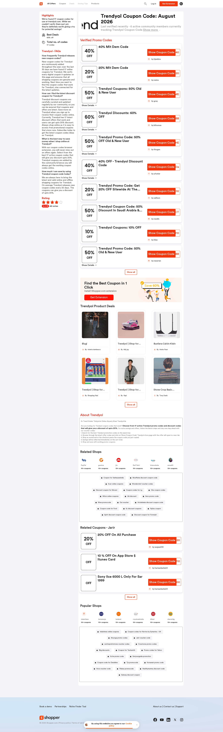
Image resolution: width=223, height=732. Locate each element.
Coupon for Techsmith (126, 650)
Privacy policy (65, 723)
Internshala (154, 465)
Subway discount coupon (130, 675)
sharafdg (171, 619)
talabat (118, 619)
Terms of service (79, 723)
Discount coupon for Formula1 (145, 515)
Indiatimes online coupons (109, 632)
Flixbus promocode (126, 669)
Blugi (84, 344)
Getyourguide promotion (142, 656)
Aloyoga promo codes (119, 638)
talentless (85, 619)
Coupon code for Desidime (107, 662)
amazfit (170, 465)
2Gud (152, 619)
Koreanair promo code (155, 662)
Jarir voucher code (143, 638)
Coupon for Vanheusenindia (114, 478)
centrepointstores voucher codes (116, 644)
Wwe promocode (104, 502)
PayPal (83, 465)
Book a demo (45, 706)
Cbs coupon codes (158, 490)
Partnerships (60, 706)
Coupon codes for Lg (134, 490)
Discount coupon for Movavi (106, 490)
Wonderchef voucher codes (142, 484)
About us (157, 706)
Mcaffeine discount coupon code (145, 478)
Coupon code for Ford (108, 508)
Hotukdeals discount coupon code (150, 502)
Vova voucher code (103, 669)
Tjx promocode (132, 662)
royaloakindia (138, 619)
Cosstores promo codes (147, 644)
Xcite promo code (117, 656)
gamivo (101, 465)
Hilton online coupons (110, 496)
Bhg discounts (104, 650)
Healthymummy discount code (153, 669)
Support (180, 706)
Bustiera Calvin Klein (164, 344)
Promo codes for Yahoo (153, 650)
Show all (131, 272)
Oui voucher (124, 502)
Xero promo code (152, 496)
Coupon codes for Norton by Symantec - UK (144, 632)
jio (117, 465)
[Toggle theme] (181, 3)
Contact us (169, 706)
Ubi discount (131, 496)
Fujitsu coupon (155, 508)
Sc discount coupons (133, 508)
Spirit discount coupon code (114, 515)
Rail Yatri (136, 465)
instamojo (102, 619)
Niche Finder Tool (77, 706)
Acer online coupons (115, 484)
